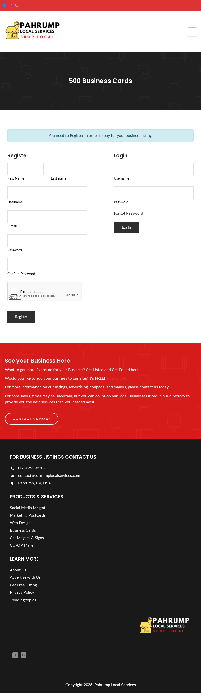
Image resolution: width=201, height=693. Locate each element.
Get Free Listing (23, 585)
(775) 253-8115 (31, 468)
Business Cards (23, 530)
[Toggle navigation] (192, 31)
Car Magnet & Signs (27, 538)
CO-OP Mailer (22, 545)
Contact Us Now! (31, 419)
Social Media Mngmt (27, 508)
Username (15, 202)
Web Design (20, 523)
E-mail (12, 226)
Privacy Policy (22, 592)
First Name (15, 178)
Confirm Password (21, 274)
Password (14, 250)
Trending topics (23, 600)
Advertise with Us (25, 577)
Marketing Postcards (28, 515)
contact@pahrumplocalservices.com (48, 476)
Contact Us (117, 378)
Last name (58, 178)
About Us (18, 570)
